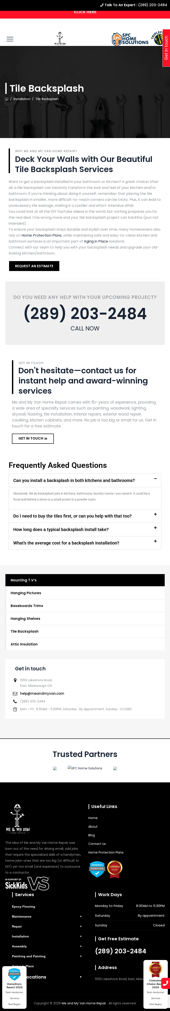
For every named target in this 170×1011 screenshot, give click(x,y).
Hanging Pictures (26, 593)
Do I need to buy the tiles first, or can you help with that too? (72, 516)
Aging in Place (96, 241)
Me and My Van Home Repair (84, 1003)
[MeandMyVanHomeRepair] (60, 39)
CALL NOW (85, 328)
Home (93, 818)
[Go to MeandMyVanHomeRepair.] (6, 99)
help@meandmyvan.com (42, 693)
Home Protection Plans (41, 235)
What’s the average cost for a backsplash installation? (66, 543)
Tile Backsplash (25, 631)
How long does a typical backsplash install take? (61, 529)
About (93, 826)
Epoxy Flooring (23, 906)
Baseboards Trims (27, 605)
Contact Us (97, 844)
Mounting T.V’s (24, 580)
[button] (85, 480)
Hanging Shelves (25, 618)
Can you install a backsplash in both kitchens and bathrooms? (74, 480)
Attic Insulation (24, 644)
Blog (91, 835)
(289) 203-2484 (85, 314)
